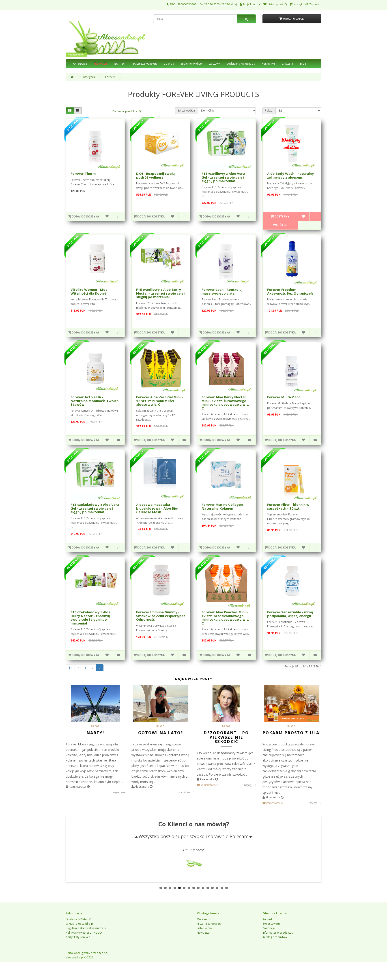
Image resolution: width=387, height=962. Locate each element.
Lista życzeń (204, 928)
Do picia (168, 63)
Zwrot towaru (271, 924)
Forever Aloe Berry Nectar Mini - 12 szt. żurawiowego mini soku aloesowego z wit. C (225, 402)
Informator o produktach (278, 933)
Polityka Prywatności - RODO (84, 933)
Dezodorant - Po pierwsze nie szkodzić (226, 737)
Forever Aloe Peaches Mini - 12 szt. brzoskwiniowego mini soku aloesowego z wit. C (225, 617)
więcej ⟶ (119, 792)
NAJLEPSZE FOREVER (144, 63)
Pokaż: (269, 110)
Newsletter (204, 933)
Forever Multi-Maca (283, 397)
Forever (110, 77)
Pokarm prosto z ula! (291, 732)
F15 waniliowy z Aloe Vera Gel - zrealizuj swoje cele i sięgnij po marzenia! (223, 177)
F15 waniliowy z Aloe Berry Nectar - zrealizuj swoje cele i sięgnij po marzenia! (160, 293)
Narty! (95, 732)
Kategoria (89, 77)
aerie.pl (103, 953)
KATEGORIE (80, 63)
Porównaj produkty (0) (126, 111)
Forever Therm (83, 173)
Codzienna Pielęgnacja (240, 63)
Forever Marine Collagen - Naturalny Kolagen (223, 506)
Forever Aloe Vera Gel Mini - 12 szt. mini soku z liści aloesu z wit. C (159, 401)
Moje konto (204, 919)
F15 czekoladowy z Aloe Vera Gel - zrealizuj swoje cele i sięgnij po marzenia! (95, 508)
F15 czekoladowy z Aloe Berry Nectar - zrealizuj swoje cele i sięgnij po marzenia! (90, 617)
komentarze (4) (209, 785)
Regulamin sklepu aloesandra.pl (86, 928)
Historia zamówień (209, 924)
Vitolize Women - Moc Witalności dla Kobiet (89, 291)
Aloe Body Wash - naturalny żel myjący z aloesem (290, 175)
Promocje (268, 928)
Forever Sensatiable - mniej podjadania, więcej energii (290, 614)
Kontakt (267, 919)
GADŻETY (287, 63)
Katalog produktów (274, 937)
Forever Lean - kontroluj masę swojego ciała (222, 291)
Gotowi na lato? (160, 732)
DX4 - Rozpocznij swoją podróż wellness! (155, 175)
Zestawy (214, 63)
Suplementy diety (191, 63)
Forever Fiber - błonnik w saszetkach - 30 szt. (288, 506)
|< (70, 668)
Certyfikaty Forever (78, 937)
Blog (303, 63)
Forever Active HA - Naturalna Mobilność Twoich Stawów (94, 401)
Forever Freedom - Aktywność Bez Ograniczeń (290, 291)
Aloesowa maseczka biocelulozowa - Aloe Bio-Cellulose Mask (157, 508)
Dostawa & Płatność (78, 919)
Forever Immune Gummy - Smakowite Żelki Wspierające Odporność (160, 616)
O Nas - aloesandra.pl (80, 924)
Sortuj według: (187, 110)
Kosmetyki (268, 63)
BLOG (95, 726)
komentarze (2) (275, 803)
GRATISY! (119, 63)
